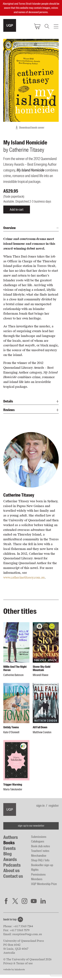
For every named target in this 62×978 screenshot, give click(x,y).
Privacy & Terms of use (18, 963)
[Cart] (37, 26)
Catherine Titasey (18, 495)
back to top (10, 919)
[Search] (47, 26)
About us (11, 870)
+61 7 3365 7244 (23, 926)
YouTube (33, 901)
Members (36, 879)
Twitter (15, 901)
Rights (35, 870)
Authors (10, 837)
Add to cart (16, 209)
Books (9, 843)
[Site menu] (56, 26)
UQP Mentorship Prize (44, 884)
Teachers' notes (40, 851)
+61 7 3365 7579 (20, 930)
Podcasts (12, 865)
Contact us (13, 876)
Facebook (5, 901)
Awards (10, 859)
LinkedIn (43, 901)
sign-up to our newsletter (31, 825)
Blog (7, 854)
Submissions (38, 837)
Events (9, 848)
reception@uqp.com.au (27, 934)
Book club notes (40, 846)
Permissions (38, 874)
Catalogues (37, 841)
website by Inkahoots (14, 969)
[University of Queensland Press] (9, 25)
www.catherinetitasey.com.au (24, 577)
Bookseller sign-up (42, 865)
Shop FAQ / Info (40, 860)
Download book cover (31, 128)
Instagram (24, 901)
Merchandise (38, 856)
